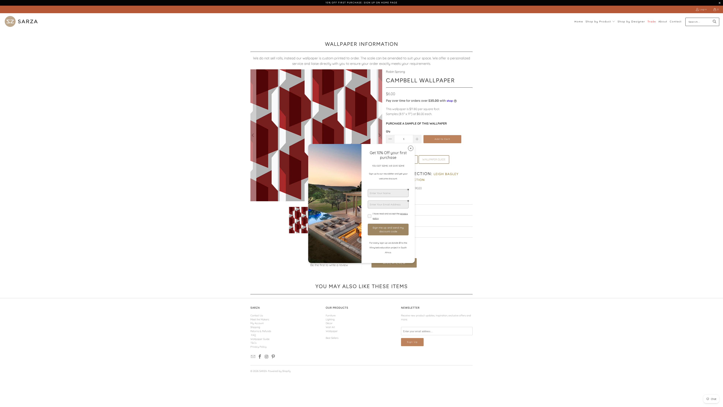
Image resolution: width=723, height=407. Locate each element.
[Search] (714, 22)
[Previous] (253, 135)
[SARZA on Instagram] (266, 356)
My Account (257, 323)
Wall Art (330, 327)
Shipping (255, 327)
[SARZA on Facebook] (260, 356)
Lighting (330, 319)
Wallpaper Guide (259, 338)
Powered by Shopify (279, 371)
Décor (329, 323)
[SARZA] (21, 21)
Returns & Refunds (260, 331)
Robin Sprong (395, 71)
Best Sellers (332, 337)
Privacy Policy (258, 346)
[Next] (379, 135)
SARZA (263, 371)
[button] (600, 22)
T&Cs (253, 342)
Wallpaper (332, 331)
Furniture (331, 315)
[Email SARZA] (253, 356)
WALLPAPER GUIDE (433, 159)
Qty (388, 131)
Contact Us (256, 315)
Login (703, 9)
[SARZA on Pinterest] (273, 356)
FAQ (253, 335)
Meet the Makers (259, 319)
